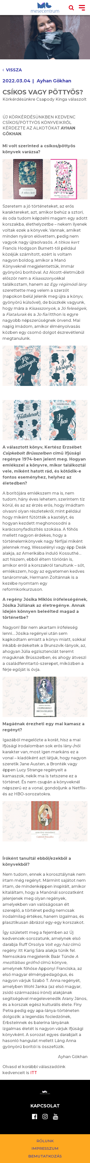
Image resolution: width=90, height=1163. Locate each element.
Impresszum (45, 1148)
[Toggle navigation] (82, 8)
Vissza (14, 70)
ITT (33, 1072)
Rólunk (45, 1140)
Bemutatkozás (45, 1156)
